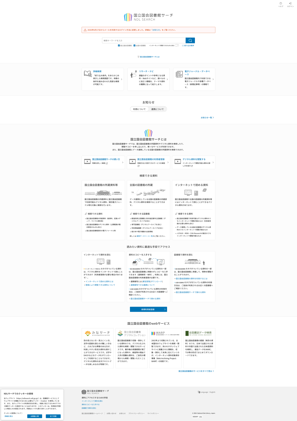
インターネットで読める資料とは (99, 281)
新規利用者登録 (147, 309)
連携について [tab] (157, 109)
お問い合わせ (111, 413)
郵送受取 (146, 281)
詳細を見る (9, 416)
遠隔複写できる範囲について (143, 284)
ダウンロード (156, 281)
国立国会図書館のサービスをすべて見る (195, 371)
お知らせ (156, 29)
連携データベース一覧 (145, 236)
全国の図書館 (141, 45)
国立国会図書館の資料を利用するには (191, 278)
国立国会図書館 (126, 45)
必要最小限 (35, 416)
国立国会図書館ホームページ (92, 413)
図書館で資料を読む (89, 408)
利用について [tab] (139, 109)
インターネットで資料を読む (92, 401)
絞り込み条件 (189, 45)
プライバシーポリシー (136, 413)
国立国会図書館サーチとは (150, 57)
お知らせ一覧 (206, 117)
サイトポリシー (153, 413)
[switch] (177, 45)
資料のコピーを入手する (91, 404)
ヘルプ (280, 6)
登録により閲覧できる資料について (100, 284)
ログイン (290, 6)
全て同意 (53, 416)
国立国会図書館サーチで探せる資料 (145, 298)
